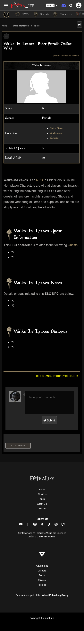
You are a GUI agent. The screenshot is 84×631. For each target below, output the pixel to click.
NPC (39, 180)
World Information (21, 25)
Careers (42, 570)
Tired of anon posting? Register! (56, 375)
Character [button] (64, 14)
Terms (42, 575)
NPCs (36, 25)
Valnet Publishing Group (55, 595)
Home (4, 25)
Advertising (42, 565)
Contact (42, 508)
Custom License (46, 536)
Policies (42, 585)
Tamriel (54, 138)
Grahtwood (56, 133)
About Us (42, 504)
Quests (73, 245)
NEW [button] (24, 14)
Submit (50, 420)
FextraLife (21, 595)
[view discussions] (79, 24)
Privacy (42, 580)
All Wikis (42, 494)
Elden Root (56, 128)
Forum (42, 499)
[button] (52, 5)
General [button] (43, 14)
